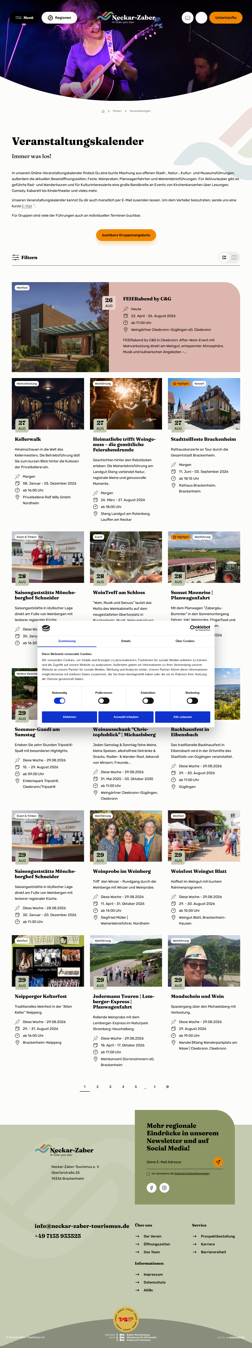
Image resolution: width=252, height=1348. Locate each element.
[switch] (103, 700)
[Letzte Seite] (167, 1087)
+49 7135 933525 (58, 1236)
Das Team (152, 1252)
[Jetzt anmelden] (218, 1162)
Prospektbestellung (218, 1236)
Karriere (208, 1244)
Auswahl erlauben (126, 717)
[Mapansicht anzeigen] (234, 257)
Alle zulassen (182, 717)
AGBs (148, 1290)
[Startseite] (103, 111)
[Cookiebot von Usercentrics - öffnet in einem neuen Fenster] (193, 628)
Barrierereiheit (213, 1252)
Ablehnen (69, 717)
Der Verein (152, 1236)
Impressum (153, 1274)
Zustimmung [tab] (67, 641)
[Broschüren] (188, 18)
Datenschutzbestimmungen (191, 1173)
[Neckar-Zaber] (126, 18)
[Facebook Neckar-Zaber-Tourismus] (152, 1188)
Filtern (29, 257)
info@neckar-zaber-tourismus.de (82, 1226)
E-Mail (27, 206)
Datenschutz (155, 1282)
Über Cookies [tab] (185, 641)
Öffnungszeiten (157, 1244)
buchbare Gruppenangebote (126, 235)
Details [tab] (126, 641)
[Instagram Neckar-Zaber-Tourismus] (164, 1188)
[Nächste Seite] (154, 1087)
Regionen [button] (63, 18)
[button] (24, 18)
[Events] (201, 18)
